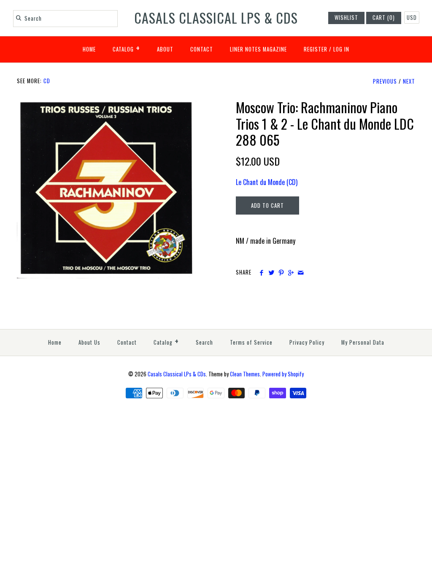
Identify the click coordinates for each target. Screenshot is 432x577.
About (165, 49)
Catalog (126, 47)
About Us (89, 342)
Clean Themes (245, 374)
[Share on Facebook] (261, 272)
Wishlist (346, 18)
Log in (341, 49)
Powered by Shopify (283, 374)
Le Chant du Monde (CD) (266, 182)
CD (46, 81)
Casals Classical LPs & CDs (177, 374)
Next (409, 81)
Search (204, 342)
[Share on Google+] (291, 272)
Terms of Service (251, 342)
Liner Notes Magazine (258, 49)
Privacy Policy (306, 342)
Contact (201, 49)
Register (315, 49)
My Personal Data (362, 342)
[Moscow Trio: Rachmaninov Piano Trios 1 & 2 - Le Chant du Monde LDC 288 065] (106, 104)
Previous (385, 81)
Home (89, 49)
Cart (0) (384, 18)
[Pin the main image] (281, 272)
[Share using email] (301, 272)
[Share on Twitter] (271, 272)
